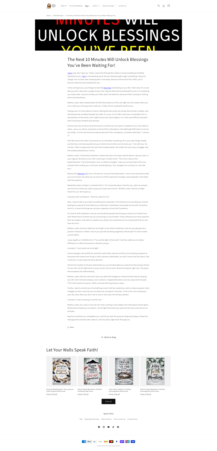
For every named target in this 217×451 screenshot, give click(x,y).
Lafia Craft (105, 446)
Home (48, 15)
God (84, 76)
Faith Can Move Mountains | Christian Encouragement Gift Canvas (152, 390)
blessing (81, 174)
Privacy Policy (132, 419)
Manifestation (59, 15)
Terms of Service (119, 419)
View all (108, 401)
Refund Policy (106, 419)
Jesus (69, 73)
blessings (107, 88)
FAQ (81, 419)
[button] (87, 5)
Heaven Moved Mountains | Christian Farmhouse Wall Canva (90, 390)
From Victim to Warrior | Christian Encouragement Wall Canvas (120, 390)
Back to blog (110, 337)
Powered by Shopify (114, 446)
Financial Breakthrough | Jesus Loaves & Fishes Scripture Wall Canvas (59, 390)
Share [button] (72, 327)
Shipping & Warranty (92, 419)
